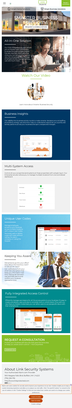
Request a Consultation (65, 3)
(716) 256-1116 (42, 4)
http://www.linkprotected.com (17, 381)
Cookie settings (36, 404)
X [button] (70, 385)
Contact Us (10, 349)
